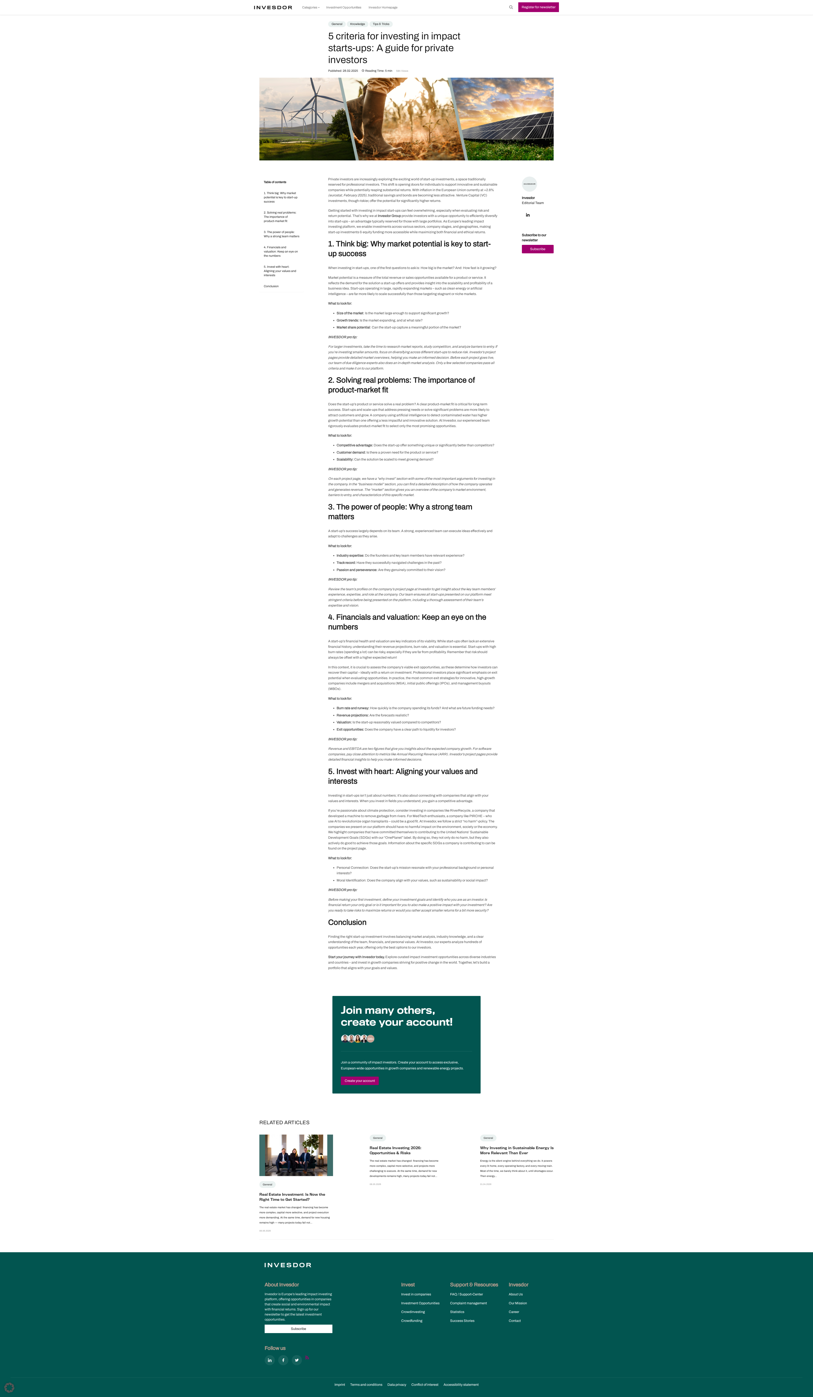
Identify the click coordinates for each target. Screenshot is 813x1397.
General (337, 24)
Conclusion (271, 286)
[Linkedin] (270, 1361)
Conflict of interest (424, 1384)
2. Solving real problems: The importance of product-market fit (280, 217)
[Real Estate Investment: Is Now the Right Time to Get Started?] (296, 1157)
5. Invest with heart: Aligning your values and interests (280, 271)
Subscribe (537, 249)
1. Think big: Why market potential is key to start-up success (280, 197)
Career (514, 1312)
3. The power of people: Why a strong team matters (281, 234)
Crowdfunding (411, 1321)
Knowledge (357, 24)
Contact (515, 1321)
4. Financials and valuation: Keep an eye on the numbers (281, 251)
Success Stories (462, 1321)
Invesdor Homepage (383, 7)
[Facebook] (283, 1361)
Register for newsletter (539, 7)
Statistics (457, 1312)
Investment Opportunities (343, 7)
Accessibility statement (461, 1384)
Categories (309, 7)
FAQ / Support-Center (466, 1294)
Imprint (340, 1384)
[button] (9, 1387)
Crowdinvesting (413, 1312)
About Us (516, 1294)
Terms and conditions (366, 1384)
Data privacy (396, 1384)
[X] (297, 1361)
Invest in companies (416, 1294)
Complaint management (468, 1303)
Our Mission (518, 1303)
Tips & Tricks (381, 24)
